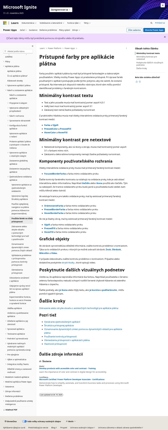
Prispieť (63, 427)
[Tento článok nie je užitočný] (139, 81)
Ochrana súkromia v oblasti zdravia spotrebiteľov (119, 427)
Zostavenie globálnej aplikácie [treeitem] (18, 162)
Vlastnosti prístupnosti (55, 343)
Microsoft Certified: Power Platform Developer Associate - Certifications (71, 379)
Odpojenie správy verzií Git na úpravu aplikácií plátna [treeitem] (19, 289)
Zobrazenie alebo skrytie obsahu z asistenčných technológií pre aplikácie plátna (78, 308)
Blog (53, 427)
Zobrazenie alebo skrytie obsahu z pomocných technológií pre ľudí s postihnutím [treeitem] (20, 233)
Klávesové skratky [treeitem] (15, 80)
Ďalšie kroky (141, 68)
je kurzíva (95, 290)
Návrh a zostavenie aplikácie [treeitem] (17, 97)
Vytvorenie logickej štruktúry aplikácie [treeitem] (20, 197)
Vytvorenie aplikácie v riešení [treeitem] (18, 135)
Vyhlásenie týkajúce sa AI (14, 427)
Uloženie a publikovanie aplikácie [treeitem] (17, 314)
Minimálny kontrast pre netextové (146, 57)
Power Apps (70, 48)
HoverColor (50, 132)
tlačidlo (86, 183)
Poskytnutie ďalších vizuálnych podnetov (149, 63)
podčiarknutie (109, 290)
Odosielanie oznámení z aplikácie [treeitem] (19, 279)
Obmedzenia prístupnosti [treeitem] (17, 271)
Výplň (55, 125)
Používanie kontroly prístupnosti (60, 336)
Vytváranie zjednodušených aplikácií (62, 321)
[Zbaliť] (32, 46)
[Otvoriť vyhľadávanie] (151, 23)
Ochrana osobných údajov (81, 427)
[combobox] (18, 51)
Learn (42, 48)
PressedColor (51, 128)
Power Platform (54, 48)
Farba (47, 125)
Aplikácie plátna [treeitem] (14, 71)
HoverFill (62, 132)
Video (54, 253)
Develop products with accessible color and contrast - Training (67, 368)
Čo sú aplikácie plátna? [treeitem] (17, 76)
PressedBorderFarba (54, 209)
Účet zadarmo (134, 30)
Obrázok (116, 249)
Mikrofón (44, 253)
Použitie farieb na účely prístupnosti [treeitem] (22, 220)
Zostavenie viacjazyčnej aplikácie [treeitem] (19, 170)
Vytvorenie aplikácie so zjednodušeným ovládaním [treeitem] (22, 187)
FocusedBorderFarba (55, 173)
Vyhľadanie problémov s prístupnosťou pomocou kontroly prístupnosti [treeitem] (21, 260)
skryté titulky (68, 262)
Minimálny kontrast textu (148, 53)
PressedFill (65, 128)
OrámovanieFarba (53, 205)
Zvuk (108, 249)
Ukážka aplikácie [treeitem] (14, 308)
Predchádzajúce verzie (38, 427)
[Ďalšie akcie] (126, 48)
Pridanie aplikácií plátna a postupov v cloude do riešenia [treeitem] (20, 144)
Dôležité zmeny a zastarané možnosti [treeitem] (19, 371)
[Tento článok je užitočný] (136, 81)
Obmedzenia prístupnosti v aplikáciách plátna (67, 340)
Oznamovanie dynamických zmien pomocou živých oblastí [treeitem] (22, 247)
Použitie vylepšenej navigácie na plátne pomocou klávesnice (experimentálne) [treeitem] (20, 209)
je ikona (63, 290)
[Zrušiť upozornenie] (163, 5)
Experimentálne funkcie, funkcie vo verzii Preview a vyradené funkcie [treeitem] (20, 300)
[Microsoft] (5, 23)
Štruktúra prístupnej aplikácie (59, 325)
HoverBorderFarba (54, 213)
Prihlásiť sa (160, 23)
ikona (99, 183)
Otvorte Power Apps (154, 30)
